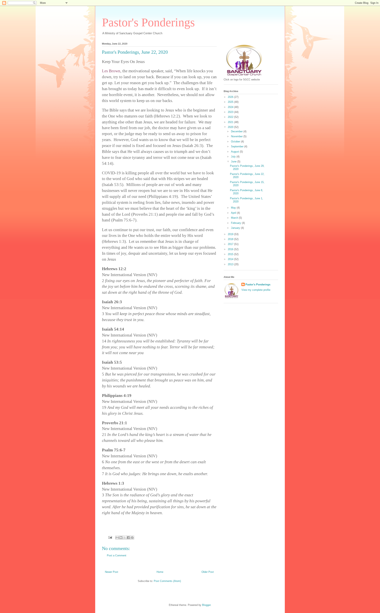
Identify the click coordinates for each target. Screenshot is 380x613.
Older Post (207, 571)
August (235, 151)
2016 (231, 249)
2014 (231, 259)
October (236, 141)
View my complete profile (255, 289)
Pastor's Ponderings (148, 22)
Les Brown (111, 71)
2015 (231, 254)
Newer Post (111, 571)
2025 (231, 101)
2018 (231, 239)
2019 (231, 234)
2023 (231, 112)
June (234, 161)
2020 (231, 127)
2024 (231, 107)
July (234, 156)
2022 (231, 116)
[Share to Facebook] (128, 538)
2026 (231, 96)
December (237, 131)
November (237, 136)
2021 (231, 122)
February (236, 222)
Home (160, 571)
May (234, 207)
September (237, 146)
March (235, 217)
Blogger (206, 604)
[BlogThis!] (121, 538)
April (234, 212)
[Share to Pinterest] (132, 538)
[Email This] (117, 538)
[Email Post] (110, 537)
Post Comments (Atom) (167, 581)
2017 (231, 244)
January (236, 227)
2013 (231, 264)
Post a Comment (116, 555)
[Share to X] (125, 538)
